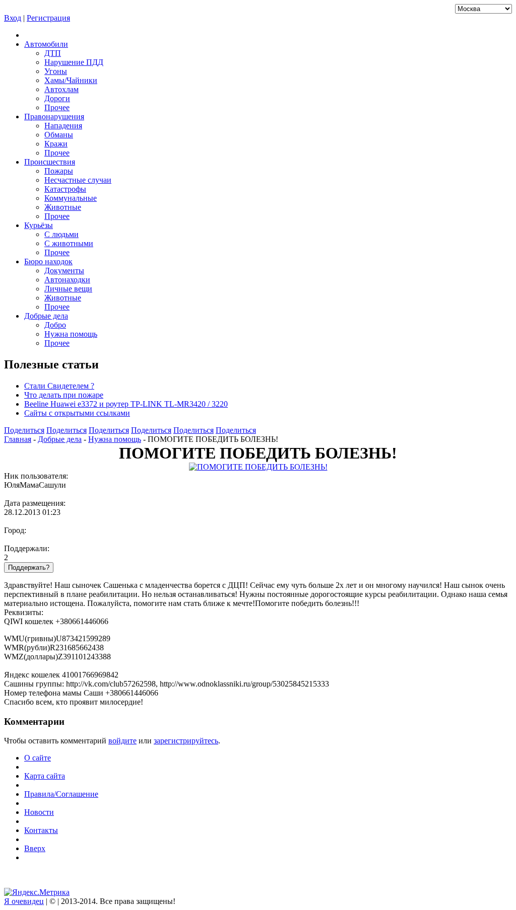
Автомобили (46, 44)
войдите (122, 740)
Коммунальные (70, 198)
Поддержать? (28, 567)
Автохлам (61, 89)
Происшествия (49, 162)
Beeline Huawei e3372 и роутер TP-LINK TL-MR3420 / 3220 (126, 404)
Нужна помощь (70, 334)
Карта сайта (44, 776)
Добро (55, 325)
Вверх (34, 848)
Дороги (57, 98)
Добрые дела (46, 316)
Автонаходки (67, 279)
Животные (62, 207)
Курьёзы (38, 225)
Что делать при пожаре (63, 395)
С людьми (61, 234)
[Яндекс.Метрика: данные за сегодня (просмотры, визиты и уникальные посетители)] (37, 892)
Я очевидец (24, 901)
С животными (68, 243)
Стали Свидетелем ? (59, 386)
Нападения (63, 125)
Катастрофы (65, 189)
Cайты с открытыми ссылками (77, 413)
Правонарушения (54, 116)
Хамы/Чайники (70, 80)
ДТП (52, 53)
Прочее (57, 107)
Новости (39, 812)
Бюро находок (48, 261)
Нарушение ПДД (73, 62)
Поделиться (24, 430)
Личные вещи (68, 288)
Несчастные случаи (77, 180)
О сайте (37, 757)
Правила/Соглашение (61, 794)
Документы (64, 270)
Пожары (58, 171)
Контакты (41, 830)
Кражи (56, 143)
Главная (17, 439)
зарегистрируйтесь (186, 740)
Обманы (58, 134)
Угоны (55, 71)
